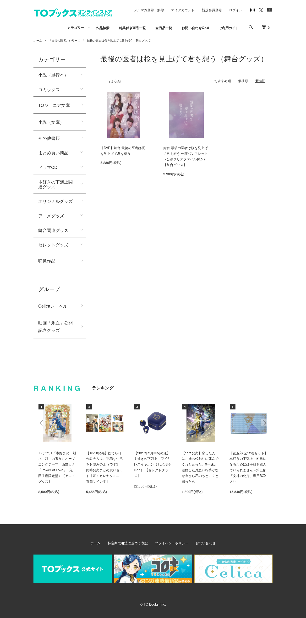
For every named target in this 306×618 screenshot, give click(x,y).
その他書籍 (49, 138)
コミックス (49, 89)
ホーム (37, 40)
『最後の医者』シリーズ (64, 40)
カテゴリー (75, 27)
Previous (41, 422)
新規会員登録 (212, 9)
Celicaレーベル (52, 306)
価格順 (243, 80)
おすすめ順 (222, 80)
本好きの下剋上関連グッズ (55, 183)
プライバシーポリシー (171, 542)
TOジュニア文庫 (54, 105)
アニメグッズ (51, 215)
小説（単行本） (53, 75)
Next (264, 422)
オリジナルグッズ (55, 201)
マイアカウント (183, 9)
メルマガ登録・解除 (149, 9)
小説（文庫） (51, 122)
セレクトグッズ (53, 244)
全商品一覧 (163, 27)
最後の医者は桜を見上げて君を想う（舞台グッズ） (120, 40)
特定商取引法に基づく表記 (128, 542)
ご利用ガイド (229, 27)
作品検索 (102, 27)
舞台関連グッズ (53, 230)
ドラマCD (47, 167)
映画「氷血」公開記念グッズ (55, 326)
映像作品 (46, 260)
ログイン (235, 9)
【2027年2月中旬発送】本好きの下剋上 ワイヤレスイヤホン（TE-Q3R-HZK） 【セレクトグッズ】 (152, 464)
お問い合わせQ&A (195, 27)
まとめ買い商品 (53, 152)
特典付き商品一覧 (132, 27)
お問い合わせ (206, 542)
